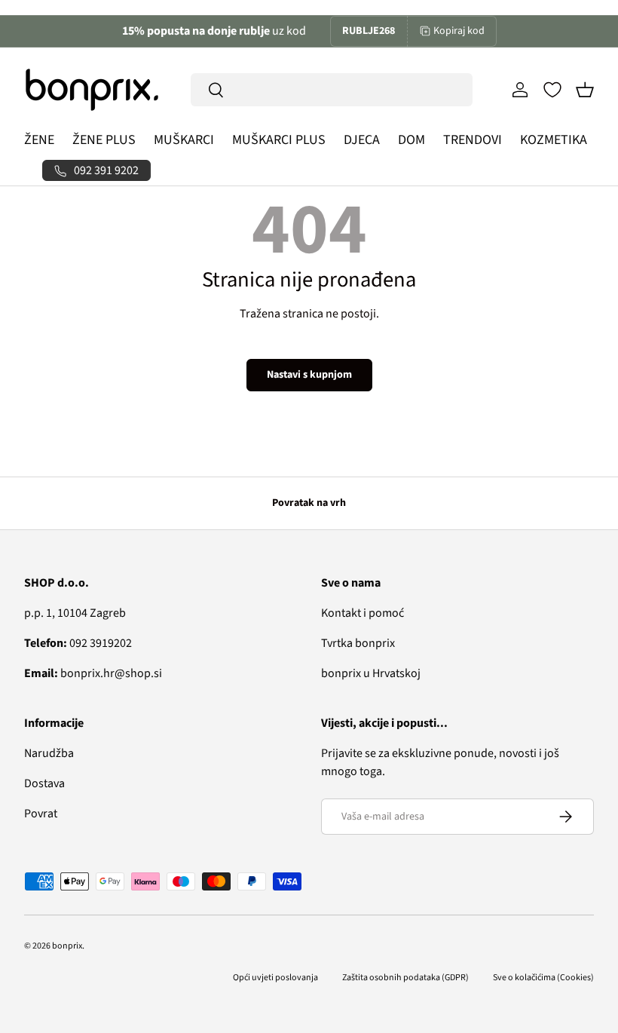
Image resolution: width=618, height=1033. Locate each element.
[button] (584, 89)
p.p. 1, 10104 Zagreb (75, 613)
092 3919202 (78, 643)
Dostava (44, 783)
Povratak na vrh (309, 502)
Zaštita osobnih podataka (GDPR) (405, 977)
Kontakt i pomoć (362, 613)
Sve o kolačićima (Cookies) (543, 977)
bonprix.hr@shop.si (93, 673)
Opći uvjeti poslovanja (275, 977)
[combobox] (332, 89)
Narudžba (49, 753)
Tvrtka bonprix (358, 643)
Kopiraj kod (459, 30)
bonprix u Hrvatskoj (371, 673)
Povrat (40, 813)
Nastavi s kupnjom (309, 374)
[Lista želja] (552, 89)
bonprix (67, 946)
